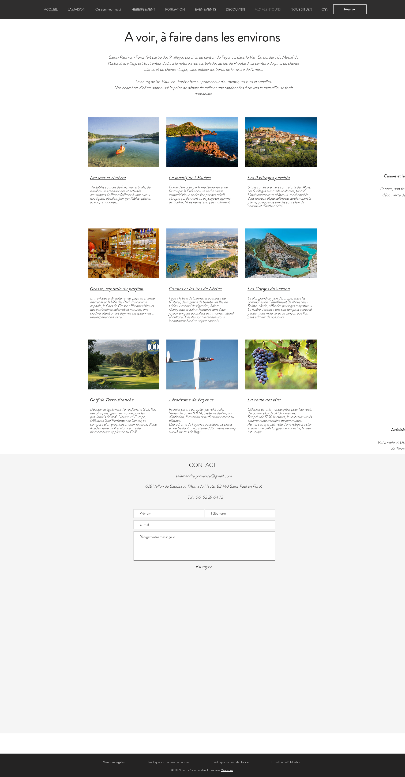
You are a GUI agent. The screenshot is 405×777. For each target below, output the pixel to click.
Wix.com (227, 770)
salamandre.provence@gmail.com (204, 476)
